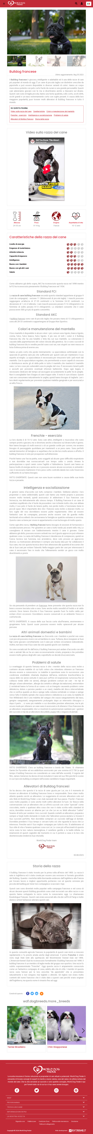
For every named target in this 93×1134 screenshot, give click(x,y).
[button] (83, 32)
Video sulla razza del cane (21, 111)
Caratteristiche (39, 111)
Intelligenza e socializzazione (40, 115)
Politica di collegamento (47, 1124)
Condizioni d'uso (44, 1121)
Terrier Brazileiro (16, 1047)
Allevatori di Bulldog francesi (22, 119)
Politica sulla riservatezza (60, 1121)
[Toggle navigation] (4, 4)
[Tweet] (32, 994)
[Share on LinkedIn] (36, 994)
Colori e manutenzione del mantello (60, 111)
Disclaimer (74, 1121)
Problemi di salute (61, 115)
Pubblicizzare (32, 1121)
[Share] (43, 994)
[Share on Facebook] (27, 994)
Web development (61, 1130)
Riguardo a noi (20, 1121)
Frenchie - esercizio (19, 115)
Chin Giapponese (57, 1047)
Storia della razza (42, 119)
